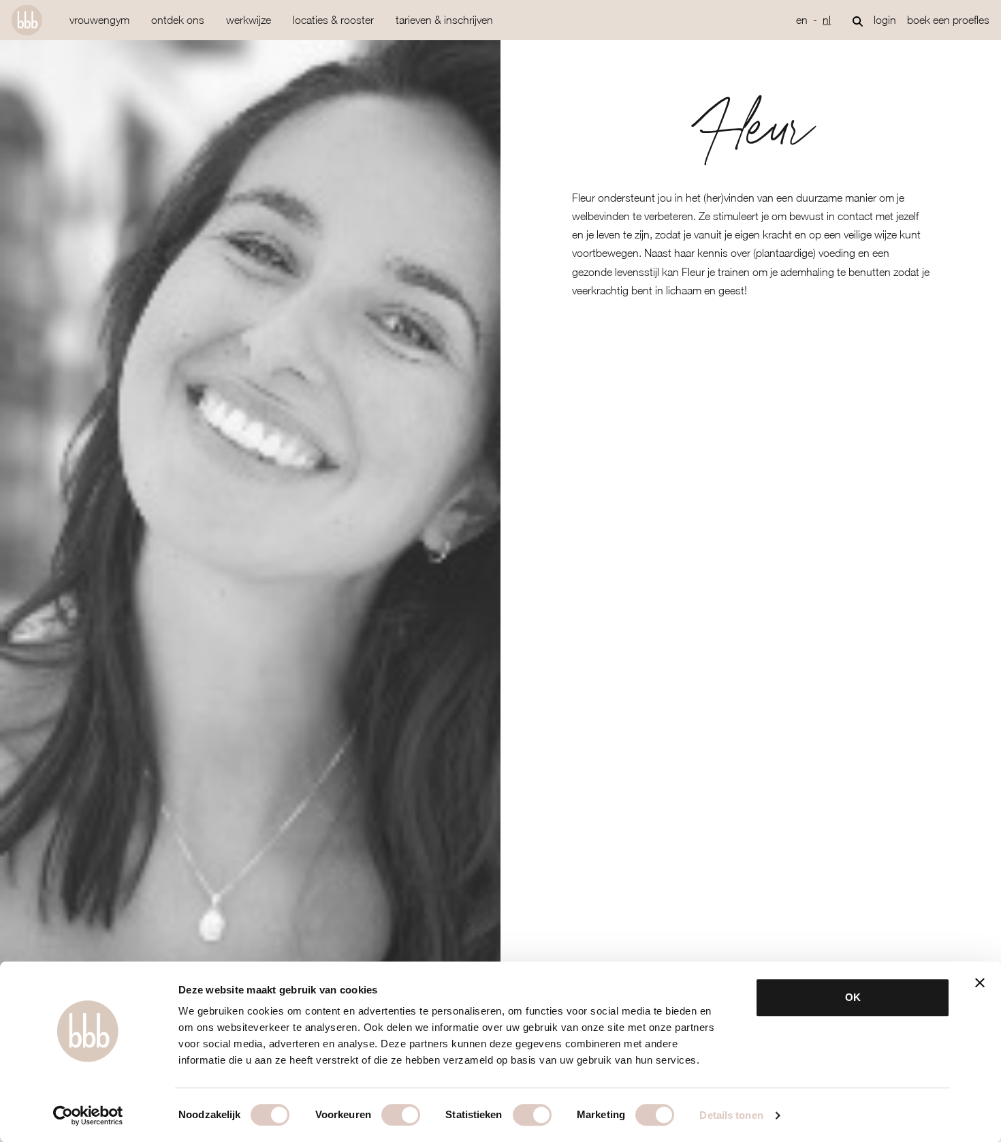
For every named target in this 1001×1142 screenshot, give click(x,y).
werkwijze (248, 20)
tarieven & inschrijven (444, 20)
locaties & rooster (333, 20)
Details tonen (731, 1115)
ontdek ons (177, 20)
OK (853, 997)
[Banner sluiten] (980, 982)
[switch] (400, 1115)
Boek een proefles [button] (948, 20)
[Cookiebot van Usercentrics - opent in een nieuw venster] (88, 1115)
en (802, 20)
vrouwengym (99, 20)
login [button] (885, 20)
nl (827, 20)
